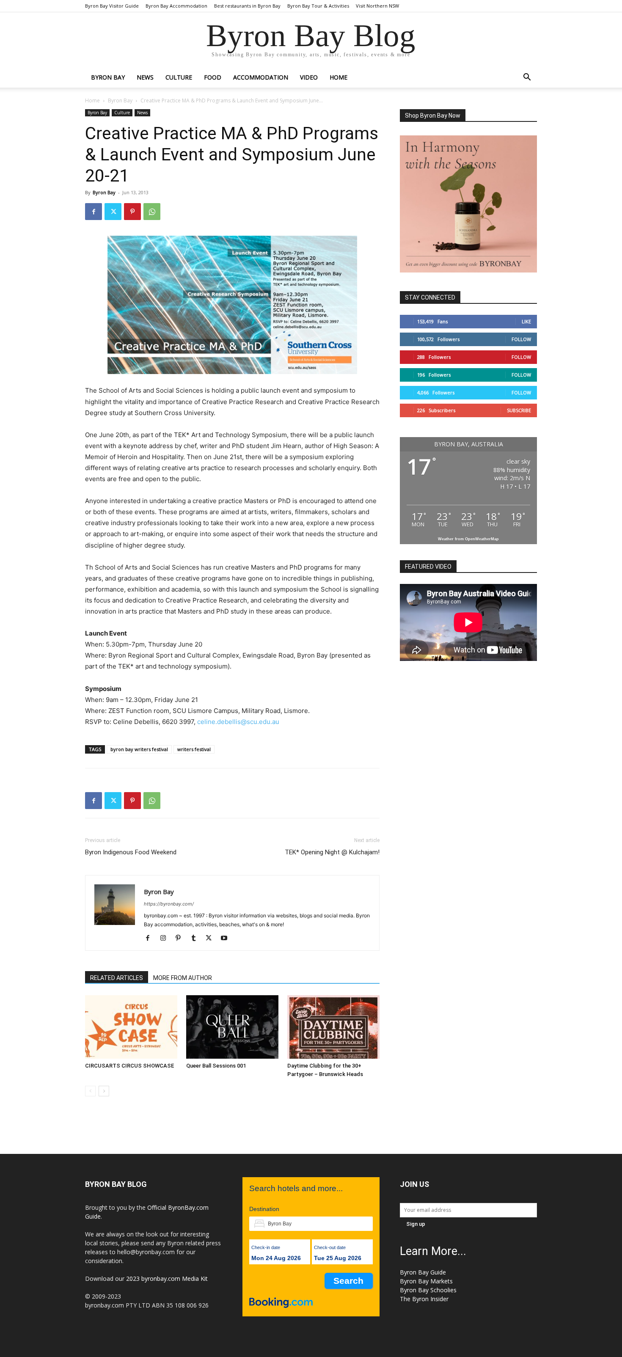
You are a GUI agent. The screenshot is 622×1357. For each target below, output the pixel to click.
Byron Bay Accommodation (176, 6)
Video (309, 77)
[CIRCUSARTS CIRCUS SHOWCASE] (131, 1027)
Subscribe (519, 410)
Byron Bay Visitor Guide (112, 6)
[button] (527, 78)
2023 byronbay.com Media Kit (167, 1278)
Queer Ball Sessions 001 (216, 1065)
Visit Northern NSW (377, 6)
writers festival (194, 749)
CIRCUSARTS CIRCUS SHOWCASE (129, 1065)
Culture (178, 77)
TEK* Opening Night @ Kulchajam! (332, 852)
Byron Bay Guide (423, 1272)
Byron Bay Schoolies (428, 1290)
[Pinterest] (132, 211)
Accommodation (260, 77)
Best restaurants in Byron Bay (247, 6)
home (338, 77)
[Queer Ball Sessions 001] (232, 1027)
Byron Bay (108, 77)
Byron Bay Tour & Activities (318, 6)
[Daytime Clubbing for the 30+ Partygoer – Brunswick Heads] (333, 1027)
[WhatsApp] (151, 211)
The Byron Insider (424, 1299)
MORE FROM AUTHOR (182, 977)
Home (92, 100)
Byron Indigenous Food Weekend (130, 852)
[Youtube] (227, 938)
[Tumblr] (197, 938)
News (145, 77)
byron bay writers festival (139, 749)
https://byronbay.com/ (169, 904)
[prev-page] (90, 1091)
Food (212, 77)
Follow (521, 339)
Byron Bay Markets (426, 1281)
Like (526, 321)
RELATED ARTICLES (116, 977)
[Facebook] (93, 211)
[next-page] (104, 1091)
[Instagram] (166, 938)
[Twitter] (113, 211)
